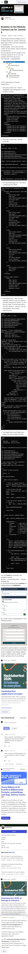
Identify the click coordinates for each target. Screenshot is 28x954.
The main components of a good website (12, 873)
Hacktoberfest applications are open (11, 692)
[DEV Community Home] (6, 2)
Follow (14, 831)
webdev (4, 35)
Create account (21, 2)
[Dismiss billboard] (26, 917)
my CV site (16, 55)
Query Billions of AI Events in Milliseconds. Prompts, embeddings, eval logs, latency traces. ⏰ (13, 792)
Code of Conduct (9, 764)
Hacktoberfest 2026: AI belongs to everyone (11, 899)
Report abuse (19, 764)
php (15, 35)
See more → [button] (5, 818)
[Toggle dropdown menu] (26, 660)
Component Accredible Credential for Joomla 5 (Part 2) (11, 866)
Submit (6, 728)
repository (16, 57)
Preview (14, 728)
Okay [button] (4, 951)
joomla (10, 35)
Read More (5, 712)
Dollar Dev (8, 17)
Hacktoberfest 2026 (7, 908)
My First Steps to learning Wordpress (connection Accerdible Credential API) (12, 858)
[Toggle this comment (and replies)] (2, 737)
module (20, 35)
